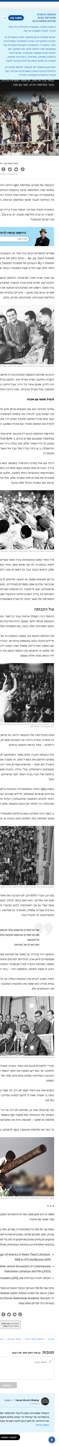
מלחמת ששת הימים (34, 1339)
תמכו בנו (16, 18)
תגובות (7, 1400)
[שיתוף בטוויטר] (10, 169)
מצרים (51, 1339)
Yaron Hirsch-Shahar (27, 1400)
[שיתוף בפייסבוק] (3, 169)
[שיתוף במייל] (16, 169)
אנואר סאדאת (14, 1339)
